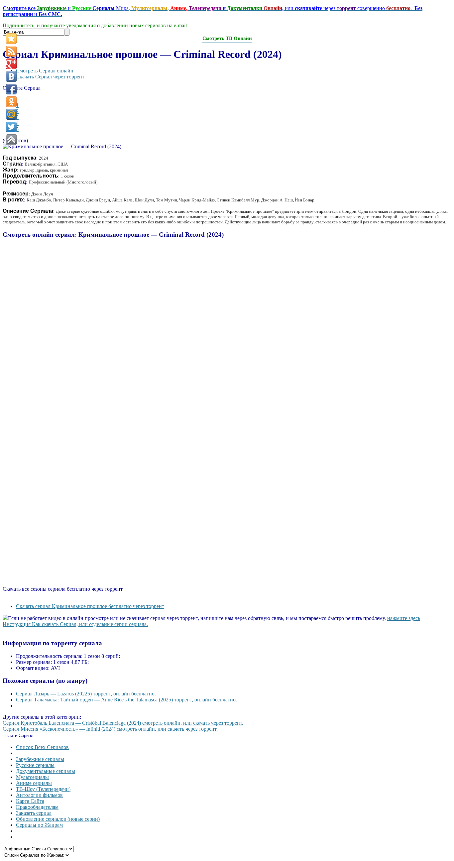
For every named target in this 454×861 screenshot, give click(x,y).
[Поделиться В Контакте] (11, 76)
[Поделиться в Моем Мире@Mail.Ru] (11, 114)
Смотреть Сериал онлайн (44, 70)
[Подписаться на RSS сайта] (11, 51)
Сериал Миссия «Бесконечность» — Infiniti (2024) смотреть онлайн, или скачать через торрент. (110, 729)
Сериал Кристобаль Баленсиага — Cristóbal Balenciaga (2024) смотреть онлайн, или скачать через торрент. (123, 723)
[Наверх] (11, 139)
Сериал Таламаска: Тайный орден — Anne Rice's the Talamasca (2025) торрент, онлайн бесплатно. (126, 699)
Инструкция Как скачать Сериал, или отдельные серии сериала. (75, 624)
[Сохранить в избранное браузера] (11, 38)
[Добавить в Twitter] (11, 127)
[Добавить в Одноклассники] (11, 101)
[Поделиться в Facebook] (11, 89)
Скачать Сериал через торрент (50, 76)
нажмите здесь (403, 618)
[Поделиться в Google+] (11, 64)
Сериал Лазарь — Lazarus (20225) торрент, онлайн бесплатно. (86, 693)
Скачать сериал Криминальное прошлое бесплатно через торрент (90, 606)
